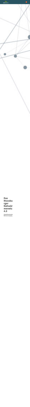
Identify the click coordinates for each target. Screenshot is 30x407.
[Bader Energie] (5, 2)
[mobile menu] (26, 2)
